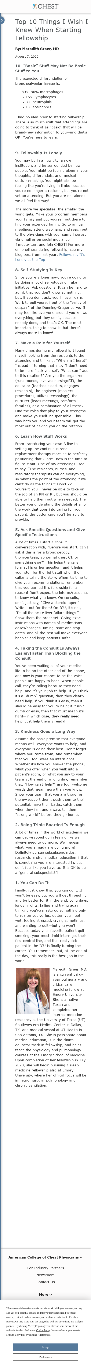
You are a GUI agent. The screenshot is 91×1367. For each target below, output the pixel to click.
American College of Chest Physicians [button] (43, 1257)
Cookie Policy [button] (43, 1330)
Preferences (45, 1357)
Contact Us (45, 1282)
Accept (45, 1347)
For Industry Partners (45, 1268)
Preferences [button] (44, 1334)
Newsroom (45, 1275)
